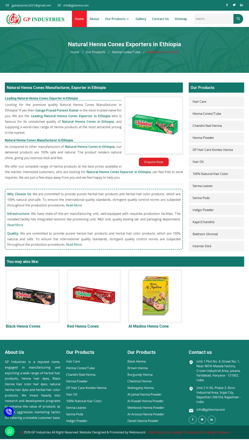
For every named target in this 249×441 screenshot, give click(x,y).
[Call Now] (9, 416)
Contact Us (160, 19)
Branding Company (215, 432)
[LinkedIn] (212, 420)
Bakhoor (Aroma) (205, 234)
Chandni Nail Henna (207, 126)
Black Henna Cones (23, 326)
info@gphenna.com (76, 5)
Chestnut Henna (139, 381)
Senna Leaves (203, 186)
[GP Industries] (35, 19)
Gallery (141, 19)
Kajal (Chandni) (203, 222)
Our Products (115, 19)
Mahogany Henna (140, 388)
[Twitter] (234, 5)
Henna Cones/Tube (126, 52)
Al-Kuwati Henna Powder (145, 401)
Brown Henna (137, 368)
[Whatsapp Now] (10, 431)
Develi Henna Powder (143, 421)
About (94, 19)
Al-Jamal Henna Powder (144, 394)
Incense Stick (202, 246)
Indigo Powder (203, 210)
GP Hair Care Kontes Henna (213, 150)
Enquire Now (153, 162)
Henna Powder (203, 138)
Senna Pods (201, 198)
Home (79, 19)
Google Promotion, (186, 432)
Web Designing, (159, 432)
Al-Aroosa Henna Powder (145, 414)
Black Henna (136, 361)
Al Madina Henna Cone (148, 326)
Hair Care (199, 101)
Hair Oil (198, 162)
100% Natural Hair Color (210, 174)
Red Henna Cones (83, 326)
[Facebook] (227, 5)
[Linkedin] (241, 5)
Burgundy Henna (140, 374)
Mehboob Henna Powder (145, 407)
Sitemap (181, 19)
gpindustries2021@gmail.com (31, 5)
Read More (74, 205)
